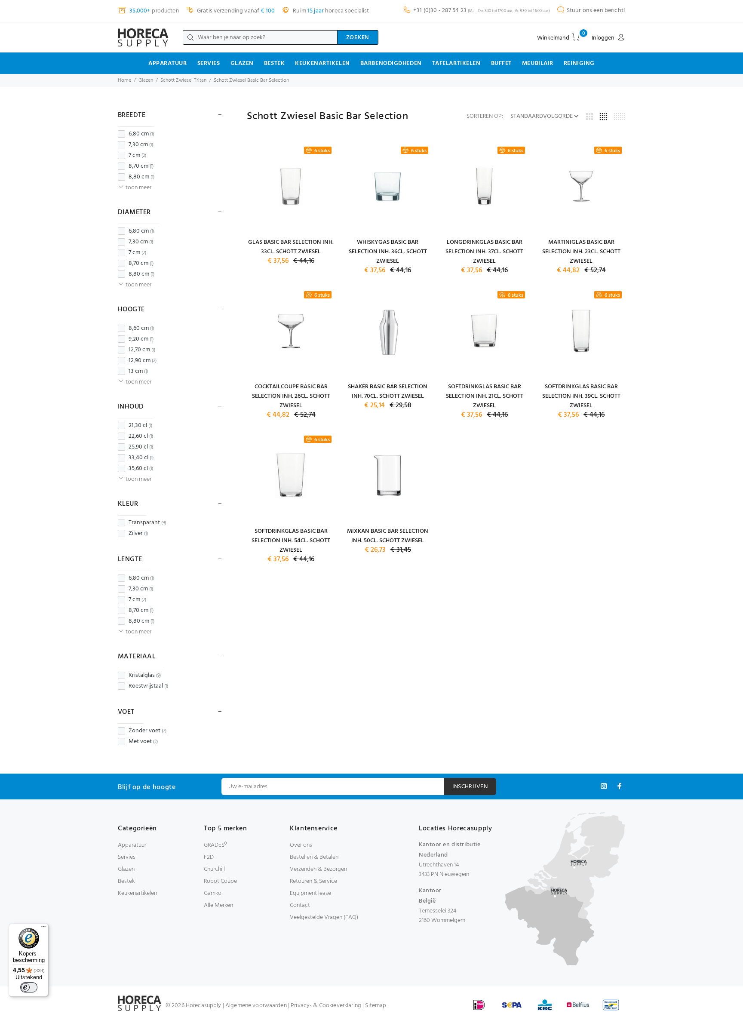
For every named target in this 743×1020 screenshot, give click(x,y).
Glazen (242, 63)
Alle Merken (218, 905)
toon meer (138, 188)
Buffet (501, 63)
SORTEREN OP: (485, 116)
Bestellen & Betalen (314, 857)
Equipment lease (310, 893)
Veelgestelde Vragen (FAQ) (324, 917)
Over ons (301, 845)
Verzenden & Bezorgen (318, 869)
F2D (209, 857)
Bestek (274, 63)
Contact (300, 905)
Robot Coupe (220, 881)
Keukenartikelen (322, 63)
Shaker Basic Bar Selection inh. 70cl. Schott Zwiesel (387, 391)
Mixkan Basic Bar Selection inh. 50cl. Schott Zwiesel (387, 536)
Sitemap (375, 1006)
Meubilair (537, 63)
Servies (208, 63)
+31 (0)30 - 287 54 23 (440, 10)
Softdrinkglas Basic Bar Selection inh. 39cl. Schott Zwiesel (581, 396)
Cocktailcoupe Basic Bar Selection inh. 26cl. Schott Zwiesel (291, 396)
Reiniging (579, 63)
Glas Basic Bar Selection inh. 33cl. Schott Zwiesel (291, 247)
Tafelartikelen (456, 63)
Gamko (212, 893)
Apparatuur (167, 63)
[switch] (28, 987)
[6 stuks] (291, 186)
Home (124, 80)
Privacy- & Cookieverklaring (326, 1006)
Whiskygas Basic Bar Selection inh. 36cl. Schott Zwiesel (388, 251)
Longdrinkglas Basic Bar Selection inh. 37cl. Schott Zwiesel (484, 251)
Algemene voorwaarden (256, 1006)
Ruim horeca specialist (330, 11)
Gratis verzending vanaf (235, 11)
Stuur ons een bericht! (596, 10)
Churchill (214, 869)
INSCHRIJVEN (470, 787)
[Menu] (43, 928)
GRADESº (215, 845)
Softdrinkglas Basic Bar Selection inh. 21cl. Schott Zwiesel (484, 396)
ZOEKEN (357, 38)
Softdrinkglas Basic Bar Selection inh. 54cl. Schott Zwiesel (291, 540)
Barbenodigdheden (391, 63)
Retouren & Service (313, 881)
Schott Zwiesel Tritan (183, 80)
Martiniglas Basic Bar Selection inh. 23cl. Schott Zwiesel (581, 251)
